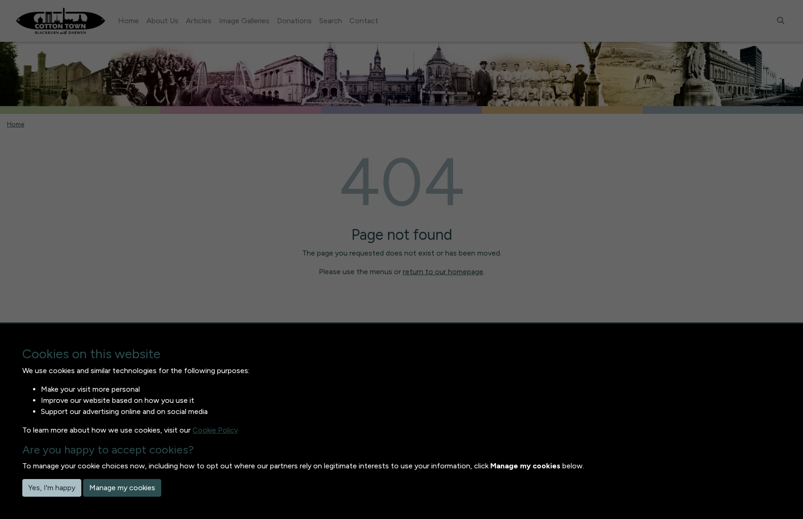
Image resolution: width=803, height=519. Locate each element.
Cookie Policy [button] (215, 430)
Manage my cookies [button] (122, 487)
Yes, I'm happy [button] (51, 487)
